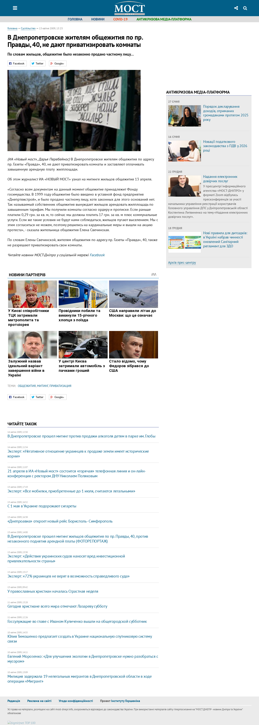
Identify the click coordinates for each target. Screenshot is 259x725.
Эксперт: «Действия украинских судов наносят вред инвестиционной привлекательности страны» (66, 558)
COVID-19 (120, 19)
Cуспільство (28, 28)
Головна (75, 19)
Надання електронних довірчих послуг (220, 178)
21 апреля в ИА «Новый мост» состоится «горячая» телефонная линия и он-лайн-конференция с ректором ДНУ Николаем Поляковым (76, 473)
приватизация (60, 386)
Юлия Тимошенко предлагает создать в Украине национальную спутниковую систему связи (79, 639)
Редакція (13, 701)
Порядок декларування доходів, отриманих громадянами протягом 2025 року (225, 113)
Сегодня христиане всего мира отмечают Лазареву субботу (57, 606)
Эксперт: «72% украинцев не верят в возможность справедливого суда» (68, 576)
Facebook (97, 255)
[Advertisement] (200, 54)
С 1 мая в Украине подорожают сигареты (41, 506)
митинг (42, 386)
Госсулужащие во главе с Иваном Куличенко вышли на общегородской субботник (77, 621)
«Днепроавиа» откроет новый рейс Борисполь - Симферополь (60, 521)
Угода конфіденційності (76, 701)
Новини (97, 19)
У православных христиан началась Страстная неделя (52, 591)
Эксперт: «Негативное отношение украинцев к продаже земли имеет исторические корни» (78, 454)
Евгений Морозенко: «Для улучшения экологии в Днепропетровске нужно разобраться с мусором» (82, 659)
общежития (27, 386)
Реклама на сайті (39, 701)
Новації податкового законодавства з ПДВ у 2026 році (225, 146)
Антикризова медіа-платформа (164, 19)
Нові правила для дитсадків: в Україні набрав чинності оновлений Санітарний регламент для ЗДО (225, 239)
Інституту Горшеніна (125, 701)
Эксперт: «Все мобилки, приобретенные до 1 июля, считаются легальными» (71, 491)
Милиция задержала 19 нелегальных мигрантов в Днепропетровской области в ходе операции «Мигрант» (79, 679)
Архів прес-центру (182, 262)
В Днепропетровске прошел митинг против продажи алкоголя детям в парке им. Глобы (81, 436)
